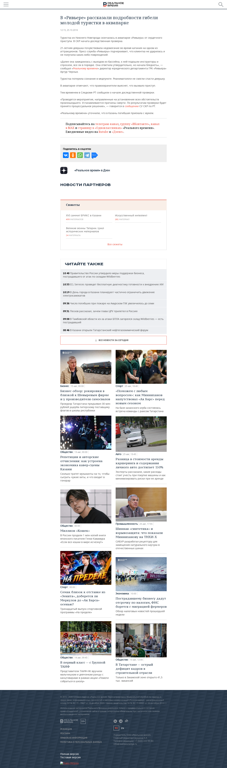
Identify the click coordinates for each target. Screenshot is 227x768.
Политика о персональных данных (81, 742)
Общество (66, 452)
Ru (116, 728)
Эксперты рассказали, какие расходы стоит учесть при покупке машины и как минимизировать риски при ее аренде (140, 468)
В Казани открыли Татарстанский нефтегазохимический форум (105, 330)
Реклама (65, 733)
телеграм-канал (107, 124)
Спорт (64, 587)
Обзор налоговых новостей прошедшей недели (141, 606)
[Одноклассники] (73, 155)
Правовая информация (73, 738)
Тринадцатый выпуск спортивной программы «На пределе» (82, 602)
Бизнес (64, 386)
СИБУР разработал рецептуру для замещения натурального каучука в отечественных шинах (139, 538)
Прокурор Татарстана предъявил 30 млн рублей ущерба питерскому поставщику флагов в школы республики (85, 400)
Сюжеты (73, 205)
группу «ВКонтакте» (134, 124)
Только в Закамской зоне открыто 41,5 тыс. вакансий (139, 672)
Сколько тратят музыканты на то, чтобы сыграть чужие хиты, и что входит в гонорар (84, 468)
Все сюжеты (114, 244)
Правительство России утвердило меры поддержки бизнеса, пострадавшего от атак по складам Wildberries (104, 274)
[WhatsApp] (80, 155)
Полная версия (69, 754)
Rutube (103, 132)
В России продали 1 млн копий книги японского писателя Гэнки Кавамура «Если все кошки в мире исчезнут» (83, 536)
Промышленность (127, 523)
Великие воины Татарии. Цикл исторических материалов (85, 232)
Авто (118, 454)
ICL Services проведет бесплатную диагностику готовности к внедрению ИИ (113, 284)
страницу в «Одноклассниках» (100, 128)
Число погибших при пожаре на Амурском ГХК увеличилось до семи (108, 303)
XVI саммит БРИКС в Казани (83, 217)
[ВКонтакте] (66, 155)
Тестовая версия (70, 757)
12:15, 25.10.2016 (69, 30)
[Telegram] (87, 155)
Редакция (66, 729)
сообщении (132, 106)
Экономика (122, 593)
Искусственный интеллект (131, 217)
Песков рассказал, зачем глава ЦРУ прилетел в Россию (100, 311)
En (122, 728)
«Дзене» (117, 132)
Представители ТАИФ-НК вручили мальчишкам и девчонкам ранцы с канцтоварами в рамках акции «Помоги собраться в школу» (84, 671)
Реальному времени (85, 68)
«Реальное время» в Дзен (92, 170)
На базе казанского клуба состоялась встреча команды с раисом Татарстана (140, 401)
